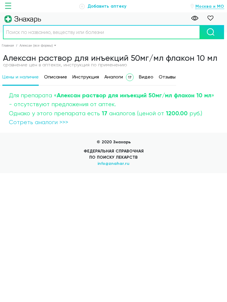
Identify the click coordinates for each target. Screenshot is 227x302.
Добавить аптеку (106, 6)
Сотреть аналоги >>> (38, 122)
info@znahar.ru (113, 163)
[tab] (20, 78)
